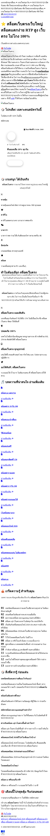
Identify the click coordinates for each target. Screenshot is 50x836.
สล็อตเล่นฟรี (31, 819)
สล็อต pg (23, 822)
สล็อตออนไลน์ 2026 (17, 819)
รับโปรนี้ (16, 163)
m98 (12, 98)
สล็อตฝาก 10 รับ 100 (36, 822)
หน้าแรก (4, 819)
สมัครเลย (9, 17)
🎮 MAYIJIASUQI (8, 14)
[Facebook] (4, 831)
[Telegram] (2, 831)
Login (3, 17)
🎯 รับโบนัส (6, 48)
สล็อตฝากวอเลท (13, 822)
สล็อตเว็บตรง (35, 89)
